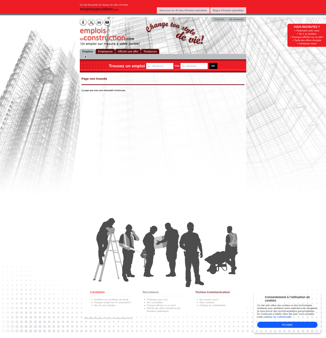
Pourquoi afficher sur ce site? (161, 305)
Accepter (287, 324)
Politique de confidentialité (212, 305)
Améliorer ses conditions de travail (111, 299)
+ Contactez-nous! (307, 43)
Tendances (150, 51)
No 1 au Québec (155, 302)
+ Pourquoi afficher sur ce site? (306, 37)
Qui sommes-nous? (209, 299)
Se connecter (236, 19)
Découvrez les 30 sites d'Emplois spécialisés (183, 10)
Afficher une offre (128, 51)
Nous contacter (207, 302)
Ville (177, 66)
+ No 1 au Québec (307, 33)
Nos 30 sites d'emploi (104, 305)
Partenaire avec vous (157, 299)
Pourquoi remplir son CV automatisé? (112, 302)
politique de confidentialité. (278, 316)
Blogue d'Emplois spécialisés (228, 10)
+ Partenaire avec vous (306, 30)
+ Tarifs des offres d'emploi (306, 40)
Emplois (87, 51)
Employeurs (105, 51)
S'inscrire (219, 19)
